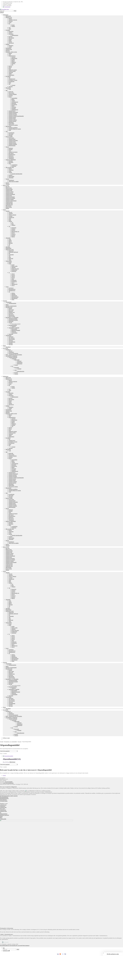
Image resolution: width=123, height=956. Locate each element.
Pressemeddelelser (4, 797)
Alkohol (7, 211)
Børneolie (11, 311)
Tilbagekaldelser (3, 813)
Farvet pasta (11, 137)
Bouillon (10, 149)
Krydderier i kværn (13, 80)
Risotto (13, 25)
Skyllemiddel (14, 332)
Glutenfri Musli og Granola (15, 128)
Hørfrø (12, 105)
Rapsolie (10, 135)
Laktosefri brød (9, 203)
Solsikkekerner (14, 109)
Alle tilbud (8, 347)
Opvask (10, 322)
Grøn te (13, 276)
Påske (1, 816)
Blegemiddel (14, 329)
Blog (1, 817)
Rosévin (13, 235)
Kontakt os (8, 349)
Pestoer (10, 39)
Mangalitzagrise (20, 371)
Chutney (10, 32)
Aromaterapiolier (12, 303)
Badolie (10, 308)
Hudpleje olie (12, 312)
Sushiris (13, 26)
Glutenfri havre (12, 111)
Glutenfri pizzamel (13, 114)
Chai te (13, 273)
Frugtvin (13, 229)
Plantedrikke (8, 248)
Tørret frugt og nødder (14, 181)
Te (9, 272)
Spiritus (10, 221)
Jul (9, 291)
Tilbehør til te (14, 284)
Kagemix (11, 95)
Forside (1, 741)
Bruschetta (11, 31)
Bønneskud (19, 363)
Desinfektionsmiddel (13, 320)
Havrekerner (14, 104)
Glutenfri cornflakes (13, 127)
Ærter (10, 28)
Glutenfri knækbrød (10, 196)
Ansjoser (13, 57)
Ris (9, 23)
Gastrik (10, 46)
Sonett (4, 775)
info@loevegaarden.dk (8, 783)
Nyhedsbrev (11, 352)
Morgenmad (8, 126)
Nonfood (5, 300)
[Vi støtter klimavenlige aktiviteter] (5, 943)
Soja (10, 27)
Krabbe (13, 59)
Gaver (7, 286)
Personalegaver (12, 289)
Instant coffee (14, 266)
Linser (10, 22)
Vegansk (8, 184)
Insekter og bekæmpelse (11, 306)
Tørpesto (11, 86)
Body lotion (11, 309)
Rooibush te (14, 281)
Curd (10, 89)
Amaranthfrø (14, 98)
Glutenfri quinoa (12, 117)
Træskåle (11, 343)
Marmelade (8, 87)
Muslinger (13, 62)
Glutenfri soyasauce (13, 152)
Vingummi (11, 177)
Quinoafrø (13, 107)
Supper (7, 182)
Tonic (10, 259)
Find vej (10, 350)
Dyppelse (8, 30)
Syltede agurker (12, 71)
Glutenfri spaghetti (13, 144)
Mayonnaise (11, 37)
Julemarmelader (14, 297)
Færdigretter (8, 48)
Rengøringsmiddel (13, 325)
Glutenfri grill (9, 49)
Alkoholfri (8, 238)
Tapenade (11, 72)
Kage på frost (9, 207)
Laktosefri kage (9, 204)
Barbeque (11, 148)
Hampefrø (13, 103)
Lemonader (11, 254)
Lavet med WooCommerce (23, 945)
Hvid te (13, 277)
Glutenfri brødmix (13, 94)
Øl (9, 245)
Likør (10, 218)
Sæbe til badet (12, 316)
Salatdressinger (14, 35)
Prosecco (13, 234)
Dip (9, 77)
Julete (12, 279)
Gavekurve (11, 288)
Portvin (13, 232)
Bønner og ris (9, 17)
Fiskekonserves (12, 55)
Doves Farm (11, 93)
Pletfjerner (13, 331)
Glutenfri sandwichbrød (11, 200)
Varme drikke (9, 261)
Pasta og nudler (9, 136)
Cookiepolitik (3, 819)
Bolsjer (10, 168)
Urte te (12, 285)
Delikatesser (5, 14)
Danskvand (11, 250)
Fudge (10, 171)
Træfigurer (11, 336)
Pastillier (10, 175)
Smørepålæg (11, 75)
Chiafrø (13, 100)
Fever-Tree (2, 808)
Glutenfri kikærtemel (13, 112)
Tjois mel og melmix (13, 125)
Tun (12, 64)
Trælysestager (12, 339)
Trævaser (11, 344)
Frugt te (13, 275)
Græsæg (16, 374)
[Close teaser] (103, 953)
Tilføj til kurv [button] (12, 762)
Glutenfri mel (3, 810)
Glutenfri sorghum (13, 120)
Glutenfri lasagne (12, 143)
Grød (10, 130)
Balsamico (11, 45)
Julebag (13, 293)
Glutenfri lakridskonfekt (16, 173)
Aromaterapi (8, 302)
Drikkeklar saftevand (13, 252)
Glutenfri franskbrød (10, 194)
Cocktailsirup (14, 164)
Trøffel (10, 73)
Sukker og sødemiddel (11, 159)
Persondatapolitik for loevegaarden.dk (8, 945)
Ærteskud (19, 361)
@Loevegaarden (8, 781)
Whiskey (13, 225)
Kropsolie (11, 313)
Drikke (4, 209)
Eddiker (7, 44)
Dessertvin (13, 227)
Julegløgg (8, 247)
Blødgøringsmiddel (15, 330)
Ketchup (10, 36)
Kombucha (13, 280)
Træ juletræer (12, 338)
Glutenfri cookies (9, 191)
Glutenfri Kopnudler (13, 140)
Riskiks (7, 208)
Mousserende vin (15, 231)
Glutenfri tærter (9, 202)
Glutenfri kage (3, 804)
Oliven (10, 67)
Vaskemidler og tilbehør (14, 327)
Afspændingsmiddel (15, 323)
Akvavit (10, 212)
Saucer (7, 146)
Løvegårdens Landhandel (11, 356)
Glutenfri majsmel (13, 113)
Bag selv (8, 186)
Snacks (7, 179)
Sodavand (11, 258)
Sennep (10, 41)
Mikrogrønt (8, 16)
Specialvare (11, 43)
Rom (12, 223)
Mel (6, 90)
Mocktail (11, 243)
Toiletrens (13, 326)
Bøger (7, 304)
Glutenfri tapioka (12, 121)
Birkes (12, 99)
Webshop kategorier (4, 815)
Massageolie (11, 315)
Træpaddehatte (12, 341)
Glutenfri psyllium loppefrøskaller (16, 116)
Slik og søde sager (10, 167)
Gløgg (12, 299)
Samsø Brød (11, 123)
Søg (15, 10)
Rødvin (13, 236)
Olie (7, 131)
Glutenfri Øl (11, 217)
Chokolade (11, 170)
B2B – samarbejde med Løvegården (14, 354)
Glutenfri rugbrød (10, 199)
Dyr (12, 366)
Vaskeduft (11, 334)
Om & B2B (5, 348)
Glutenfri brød (9, 190)
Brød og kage (6, 185)
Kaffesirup (13, 166)
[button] (113, 954)
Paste (10, 68)
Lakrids (10, 172)
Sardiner (13, 63)
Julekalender (14, 295)
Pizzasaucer (11, 157)
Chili (10, 54)
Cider (10, 239)
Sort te (12, 282)
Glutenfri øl (2, 806)
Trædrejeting (8, 335)
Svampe (16, 365)
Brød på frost (9, 188)
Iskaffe (12, 264)
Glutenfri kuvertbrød (10, 198)
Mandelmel (11, 122)
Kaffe (10, 263)
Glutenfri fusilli (12, 139)
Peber (10, 82)
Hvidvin (13, 230)
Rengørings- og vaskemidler (12, 317)
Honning (8, 50)
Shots (10, 220)
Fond (10, 150)
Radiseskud (19, 362)
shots (10, 257)
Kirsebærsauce (12, 154)
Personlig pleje (9, 307)
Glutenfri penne (12, 141)
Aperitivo (11, 213)
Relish (10, 40)
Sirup (10, 163)
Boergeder (16, 367)
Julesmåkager (14, 298)
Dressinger (11, 34)
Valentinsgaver (12, 290)
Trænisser (11, 340)
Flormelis (11, 161)
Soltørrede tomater (13, 69)
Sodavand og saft (9, 249)
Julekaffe (13, 267)
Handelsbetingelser (4, 798)
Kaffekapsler (14, 270)
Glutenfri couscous (13, 19)
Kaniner (16, 372)
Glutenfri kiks (9, 195)
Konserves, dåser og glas (11, 52)
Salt (9, 84)
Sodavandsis (11, 176)
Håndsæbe (11, 321)
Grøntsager (13, 358)
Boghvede (11, 91)
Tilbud (4, 345)
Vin (9, 226)
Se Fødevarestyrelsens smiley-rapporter (9, 795)
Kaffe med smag (15, 268)
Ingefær (10, 66)
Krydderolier (11, 132)
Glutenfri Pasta (3, 811)
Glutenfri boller (9, 189)
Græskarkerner (14, 102)
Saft (9, 255)
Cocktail (10, 216)
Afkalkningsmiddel (13, 318)
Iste (9, 253)
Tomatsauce (11, 158)
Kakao (10, 262)
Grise (15, 370)
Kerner (10, 96)
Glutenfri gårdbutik (13, 357)
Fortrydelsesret (3, 799)
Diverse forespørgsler (13, 353)
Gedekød (19, 368)
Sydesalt (13, 85)
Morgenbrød (8, 205)
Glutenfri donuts (9, 193)
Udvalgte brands (3, 801)
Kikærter (11, 21)
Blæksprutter (14, 58)
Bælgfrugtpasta (12, 145)
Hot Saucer (11, 153)
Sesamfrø (13, 108)
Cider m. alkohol (12, 214)
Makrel (13, 61)
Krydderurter (11, 81)
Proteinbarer (11, 180)
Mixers (10, 241)
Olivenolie (11, 134)
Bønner (10, 18)
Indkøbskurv (6, 950)
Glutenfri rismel (12, 118)
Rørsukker (11, 162)
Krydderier (8, 76)
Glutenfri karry (12, 78)
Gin (12, 222)
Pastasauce (11, 155)
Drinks (10, 240)
